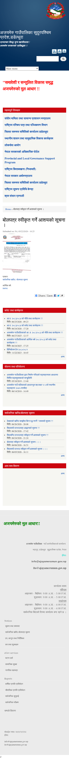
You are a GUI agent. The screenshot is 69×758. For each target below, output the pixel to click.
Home (8, 209)
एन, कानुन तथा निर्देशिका (14, 638)
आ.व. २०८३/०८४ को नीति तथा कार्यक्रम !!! (25, 318)
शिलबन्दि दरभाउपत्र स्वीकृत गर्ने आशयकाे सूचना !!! (27, 435)
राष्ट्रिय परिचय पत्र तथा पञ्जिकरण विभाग (26, 125)
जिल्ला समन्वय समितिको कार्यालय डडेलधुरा (26, 131)
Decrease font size (64, 51)
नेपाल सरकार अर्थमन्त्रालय (18, 176)
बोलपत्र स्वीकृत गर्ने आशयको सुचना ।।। (24, 441)
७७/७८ (5, 288)
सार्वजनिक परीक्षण (12, 702)
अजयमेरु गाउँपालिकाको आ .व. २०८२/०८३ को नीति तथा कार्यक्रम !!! (35, 332)
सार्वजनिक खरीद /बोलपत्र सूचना (17, 632)
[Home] (56, 10)
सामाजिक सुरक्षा (11, 664)
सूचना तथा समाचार (12, 625)
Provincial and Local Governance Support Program (30, 160)
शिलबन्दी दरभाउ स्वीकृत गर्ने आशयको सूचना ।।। (27, 448)
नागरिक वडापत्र (11, 670)
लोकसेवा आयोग (12, 145)
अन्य (62, 356)
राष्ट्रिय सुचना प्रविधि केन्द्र (19, 189)
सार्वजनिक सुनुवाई (12, 696)
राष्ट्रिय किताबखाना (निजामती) (20, 169)
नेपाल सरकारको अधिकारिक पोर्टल (22, 151)
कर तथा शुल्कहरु (11, 644)
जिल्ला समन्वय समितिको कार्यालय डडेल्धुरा (26, 182)
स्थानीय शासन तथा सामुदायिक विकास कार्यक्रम (29, 138)
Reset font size (59, 51)
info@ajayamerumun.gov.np (48, 561)
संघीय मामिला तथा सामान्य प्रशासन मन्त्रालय (27, 118)
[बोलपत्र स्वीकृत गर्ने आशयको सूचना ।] (17, 254)
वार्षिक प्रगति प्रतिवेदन (14, 683)
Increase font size (54, 51)
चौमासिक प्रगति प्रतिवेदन (15, 689)
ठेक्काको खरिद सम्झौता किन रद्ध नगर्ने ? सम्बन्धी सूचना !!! (30, 421)
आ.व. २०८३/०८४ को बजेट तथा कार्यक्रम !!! (25, 325)
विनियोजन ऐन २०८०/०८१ (17, 349)
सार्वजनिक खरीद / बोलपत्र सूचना (15, 279)
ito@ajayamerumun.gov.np (49, 568)
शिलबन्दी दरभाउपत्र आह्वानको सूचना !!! (23, 427)
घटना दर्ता (9, 657)
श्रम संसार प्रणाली (14, 196)
